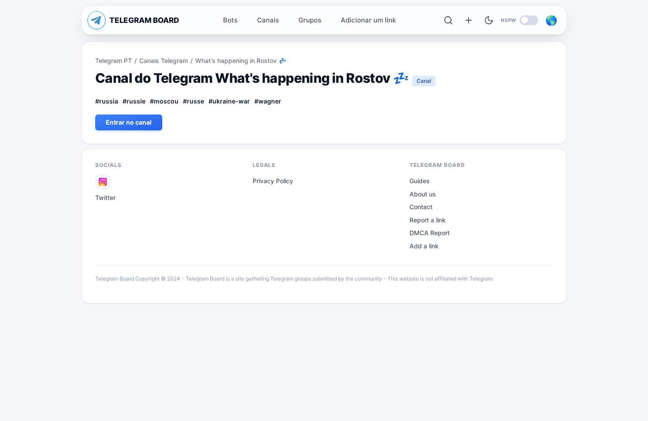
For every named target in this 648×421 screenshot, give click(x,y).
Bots (230, 20)
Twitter (105, 197)
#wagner (267, 101)
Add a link (424, 246)
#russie (134, 101)
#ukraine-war (229, 101)
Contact (421, 206)
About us (423, 194)
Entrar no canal (129, 122)
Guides (420, 181)
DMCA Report (430, 232)
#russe (193, 101)
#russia (106, 101)
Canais (268, 20)
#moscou (164, 101)
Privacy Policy (273, 181)
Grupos (309, 20)
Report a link (428, 220)
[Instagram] (102, 181)
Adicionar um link (368, 20)
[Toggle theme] (488, 20)
